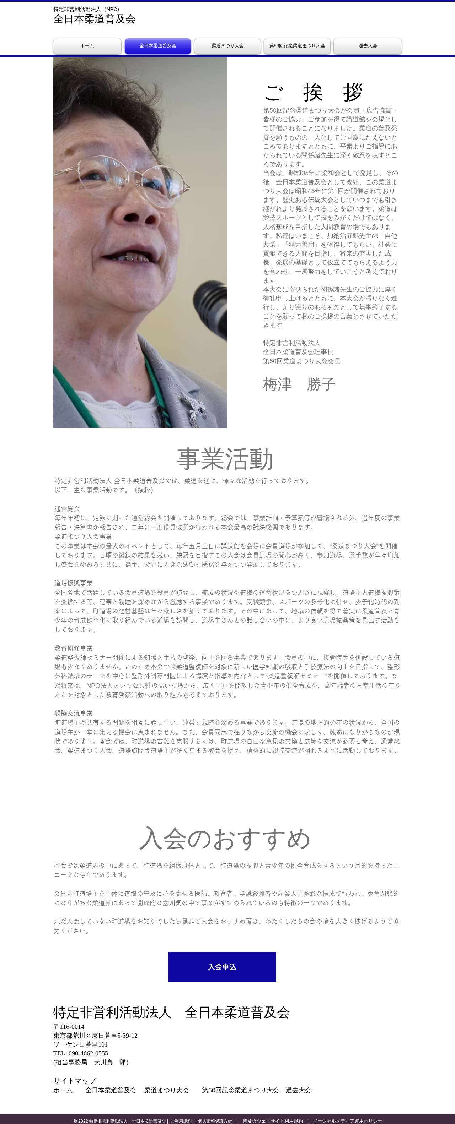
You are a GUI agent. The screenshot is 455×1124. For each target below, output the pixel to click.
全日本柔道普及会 (110, 1090)
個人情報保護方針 (215, 1121)
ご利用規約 (181, 1121)
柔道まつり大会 (166, 1090)
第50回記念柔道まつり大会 (240, 1090)
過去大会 (298, 1090)
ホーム (63, 1090)
